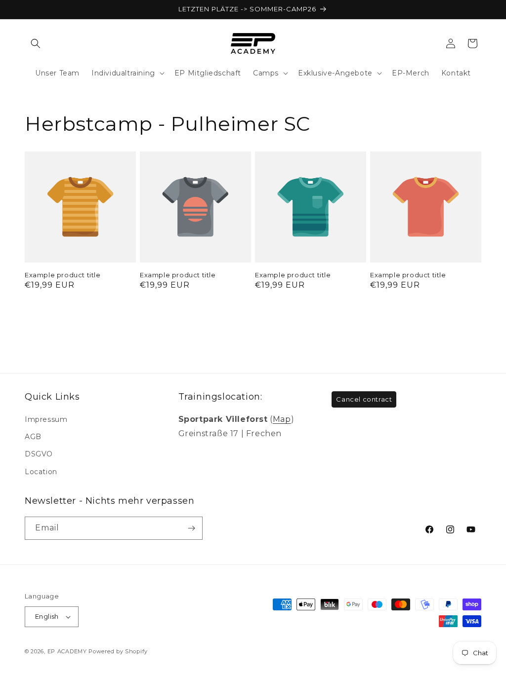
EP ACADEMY (67, 651)
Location (41, 471)
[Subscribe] (191, 528)
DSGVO (39, 453)
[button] (35, 43)
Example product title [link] (63, 275)
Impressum (46, 419)
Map (282, 419)
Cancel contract (364, 399)
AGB (33, 436)
